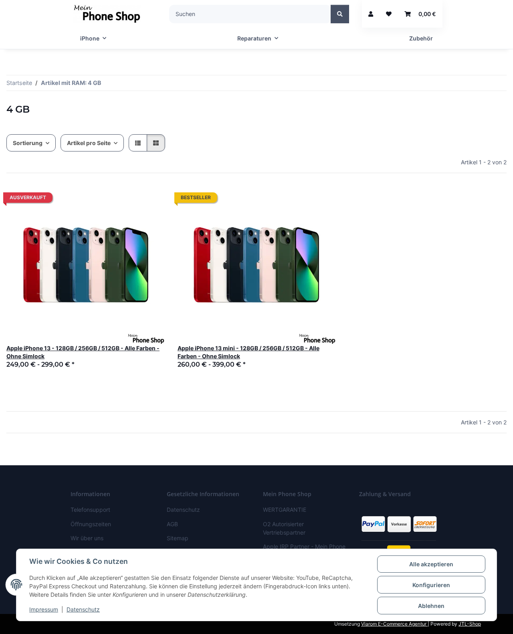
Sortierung (27, 142)
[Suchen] (340, 14)
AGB (172, 524)
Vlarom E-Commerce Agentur (394, 624)
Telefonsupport (90, 509)
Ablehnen (431, 605)
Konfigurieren (431, 585)
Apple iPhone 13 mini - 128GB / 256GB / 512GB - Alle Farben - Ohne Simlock (248, 352)
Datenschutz (83, 609)
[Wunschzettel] (389, 14)
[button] (371, 14)
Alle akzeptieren (431, 564)
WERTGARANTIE (284, 509)
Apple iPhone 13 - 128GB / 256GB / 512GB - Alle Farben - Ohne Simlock (83, 352)
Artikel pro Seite (89, 142)
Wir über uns (87, 538)
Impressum (43, 609)
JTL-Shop (469, 624)
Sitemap (177, 538)
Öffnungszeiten (91, 524)
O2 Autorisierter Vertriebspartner (284, 528)
